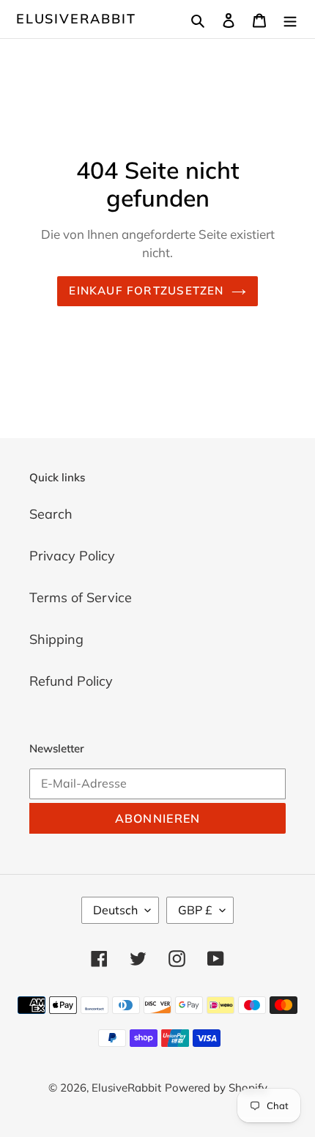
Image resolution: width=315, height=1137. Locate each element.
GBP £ (195, 910)
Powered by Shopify (216, 1088)
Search (51, 513)
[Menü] (290, 18)
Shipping (56, 639)
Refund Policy (71, 681)
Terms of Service (80, 597)
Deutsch (115, 910)
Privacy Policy (72, 555)
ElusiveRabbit (76, 19)
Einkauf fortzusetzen (146, 290)
